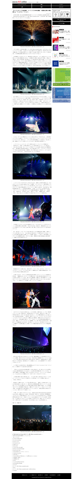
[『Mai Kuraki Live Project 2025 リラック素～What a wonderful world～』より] (32, 45)
